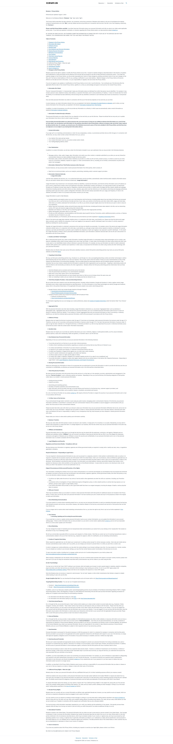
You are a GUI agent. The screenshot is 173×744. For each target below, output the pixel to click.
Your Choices (52, 54)
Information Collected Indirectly (59, 110)
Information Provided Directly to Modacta (101, 103)
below (59, 251)
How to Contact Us (54, 68)
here (75, 596)
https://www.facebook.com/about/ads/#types (63, 298)
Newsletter (110, 3)
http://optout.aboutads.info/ (88, 598)
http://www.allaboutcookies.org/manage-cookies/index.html (61, 554)
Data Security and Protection (56, 61)
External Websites (53, 57)
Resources (101, 3)
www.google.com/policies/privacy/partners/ (62, 291)
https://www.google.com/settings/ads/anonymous (66, 587)
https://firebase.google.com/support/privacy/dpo (64, 293)
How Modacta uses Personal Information (59, 49)
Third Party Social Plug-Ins (55, 56)
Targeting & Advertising (105, 216)
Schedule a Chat (119, 3)
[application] (104, 3)
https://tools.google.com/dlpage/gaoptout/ (107, 578)
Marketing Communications (56, 52)
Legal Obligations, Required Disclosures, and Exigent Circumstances (76, 360)
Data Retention (52, 59)
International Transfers (54, 66)
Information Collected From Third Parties (90, 105)
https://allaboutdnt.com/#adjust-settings (56, 569)
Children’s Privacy (53, 45)
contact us (114, 30)
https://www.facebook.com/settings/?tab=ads (67, 585)
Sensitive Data (52, 47)
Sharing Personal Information (56, 51)
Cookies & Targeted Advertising (98, 301)
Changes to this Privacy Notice (57, 42)
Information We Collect (54, 44)
